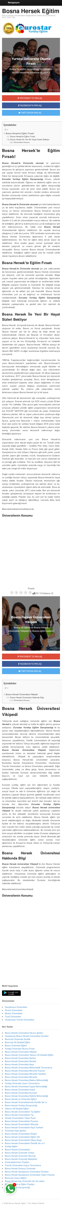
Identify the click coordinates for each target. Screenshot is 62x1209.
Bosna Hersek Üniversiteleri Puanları (21, 1121)
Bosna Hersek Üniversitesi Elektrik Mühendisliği (26, 1095)
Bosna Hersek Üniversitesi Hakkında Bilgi (27, 697)
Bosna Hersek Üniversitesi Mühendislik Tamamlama (28, 1067)
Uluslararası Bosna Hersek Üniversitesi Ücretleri (26, 1036)
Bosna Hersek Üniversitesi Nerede (20, 1061)
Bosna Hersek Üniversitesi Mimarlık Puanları (25, 1070)
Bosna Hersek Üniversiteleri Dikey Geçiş (23, 1140)
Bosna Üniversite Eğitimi (16, 1045)
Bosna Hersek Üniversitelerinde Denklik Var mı (26, 1102)
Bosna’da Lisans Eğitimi (16, 1177)
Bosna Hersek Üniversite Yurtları (19, 1152)
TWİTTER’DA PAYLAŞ (30, 671)
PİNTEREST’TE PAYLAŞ (30, 656)
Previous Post (31, 971)
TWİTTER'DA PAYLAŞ (30, 112)
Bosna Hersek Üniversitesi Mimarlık (21, 1077)
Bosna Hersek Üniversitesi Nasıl (19, 1064)
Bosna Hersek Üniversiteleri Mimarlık (21, 1124)
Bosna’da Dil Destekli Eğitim (17, 1042)
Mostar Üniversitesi (13, 1013)
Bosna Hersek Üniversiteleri (17, 1149)
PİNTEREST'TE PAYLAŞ (30, 98)
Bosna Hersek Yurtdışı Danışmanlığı (21, 1105)
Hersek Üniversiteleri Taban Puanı (20, 1118)
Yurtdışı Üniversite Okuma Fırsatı (20, 1048)
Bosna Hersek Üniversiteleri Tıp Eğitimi (22, 1111)
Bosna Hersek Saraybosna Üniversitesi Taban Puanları (30, 1174)
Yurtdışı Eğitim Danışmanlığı (17, 1187)
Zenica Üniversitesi (13, 1010)
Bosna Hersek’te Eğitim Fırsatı (22, 136)
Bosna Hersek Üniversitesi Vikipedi (22, 694)
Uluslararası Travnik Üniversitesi (19, 1019)
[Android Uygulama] (11, 993)
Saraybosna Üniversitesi (16, 1007)
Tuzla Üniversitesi (13, 1016)
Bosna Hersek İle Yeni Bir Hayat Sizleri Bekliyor (29, 139)
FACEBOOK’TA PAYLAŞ (30, 663)
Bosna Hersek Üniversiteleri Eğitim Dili (22, 1136)
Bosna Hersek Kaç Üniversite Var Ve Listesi (24, 1181)
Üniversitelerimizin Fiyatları (17, 1162)
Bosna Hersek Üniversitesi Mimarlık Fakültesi (25, 1073)
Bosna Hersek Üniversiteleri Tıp (19, 1114)
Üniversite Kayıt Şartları (15, 1130)
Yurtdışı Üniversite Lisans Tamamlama (22, 1083)
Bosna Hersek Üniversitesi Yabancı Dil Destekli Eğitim (29, 1054)
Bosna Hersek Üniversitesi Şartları (20, 1058)
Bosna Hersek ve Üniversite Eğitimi (21, 1099)
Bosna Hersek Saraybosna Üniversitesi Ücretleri (27, 1171)
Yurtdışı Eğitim (11, 1146)
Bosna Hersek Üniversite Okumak (20, 1155)
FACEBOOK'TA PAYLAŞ (30, 105)
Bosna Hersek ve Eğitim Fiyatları (19, 1184)
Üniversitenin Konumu (22, 142)
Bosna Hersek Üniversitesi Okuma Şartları (24, 1032)
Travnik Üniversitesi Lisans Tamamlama (23, 1165)
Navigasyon (14, 2)
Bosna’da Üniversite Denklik (17, 1039)
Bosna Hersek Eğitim (30, 11)
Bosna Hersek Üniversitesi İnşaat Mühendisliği (26, 1086)
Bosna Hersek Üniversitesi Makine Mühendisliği (26, 1080)
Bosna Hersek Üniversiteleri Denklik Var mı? (25, 1143)
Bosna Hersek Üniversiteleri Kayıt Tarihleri (24, 1127)
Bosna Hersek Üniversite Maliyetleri (21, 1159)
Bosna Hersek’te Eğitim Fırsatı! (20, 133)
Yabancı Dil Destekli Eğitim (17, 1108)
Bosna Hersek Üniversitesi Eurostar (21, 1092)
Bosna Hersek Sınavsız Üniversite (20, 1168)
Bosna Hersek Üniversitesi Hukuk (20, 1089)
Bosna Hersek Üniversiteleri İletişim (21, 1133)
